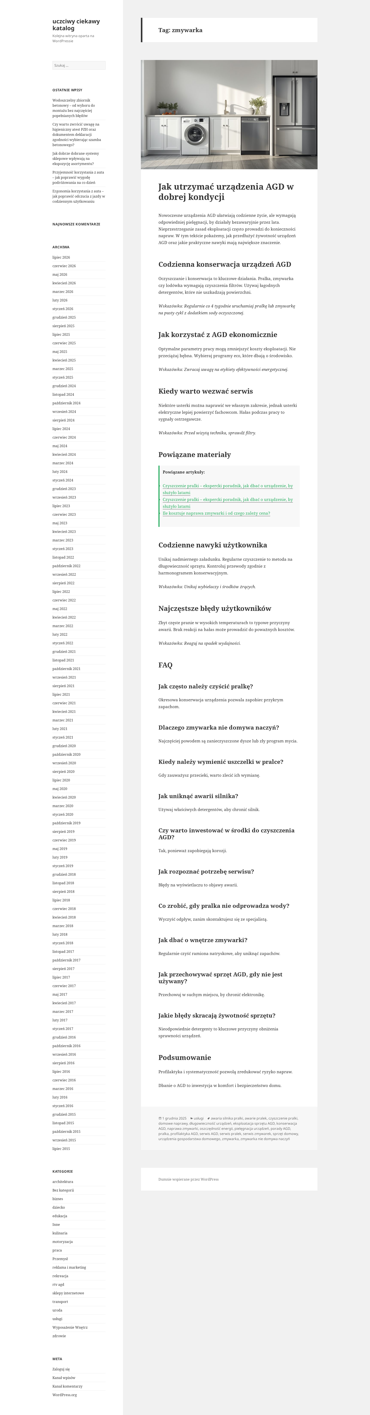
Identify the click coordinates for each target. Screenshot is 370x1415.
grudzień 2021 (64, 651)
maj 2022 (59, 608)
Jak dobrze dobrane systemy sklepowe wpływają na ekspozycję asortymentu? (75, 158)
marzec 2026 (62, 291)
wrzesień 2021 (64, 677)
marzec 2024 (62, 463)
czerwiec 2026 (64, 266)
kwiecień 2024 (64, 454)
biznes (57, 1198)
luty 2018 (59, 934)
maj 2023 (59, 523)
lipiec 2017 (61, 977)
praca (57, 1250)
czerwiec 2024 (64, 437)
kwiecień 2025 (64, 360)
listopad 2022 (63, 557)
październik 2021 (66, 668)
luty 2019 (59, 857)
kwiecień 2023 (64, 531)
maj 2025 (59, 351)
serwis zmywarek (257, 1133)
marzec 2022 (62, 626)
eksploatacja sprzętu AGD (254, 1123)
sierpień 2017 (63, 968)
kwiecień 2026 (64, 283)
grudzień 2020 (64, 745)
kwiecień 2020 (64, 797)
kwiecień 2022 (64, 617)
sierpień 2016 (63, 1063)
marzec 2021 (62, 720)
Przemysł (60, 1258)
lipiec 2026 (61, 257)
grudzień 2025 (64, 317)
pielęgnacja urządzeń (251, 1128)
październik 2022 (66, 566)
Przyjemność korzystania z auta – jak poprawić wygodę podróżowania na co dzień (78, 177)
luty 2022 (59, 634)
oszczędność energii (216, 1128)
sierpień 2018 (63, 891)
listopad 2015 (63, 1123)
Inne (56, 1224)
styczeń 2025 (62, 377)
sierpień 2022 (63, 583)
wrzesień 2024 (64, 411)
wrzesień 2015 (64, 1140)
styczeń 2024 (62, 480)
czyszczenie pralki (283, 1118)
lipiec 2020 (61, 780)
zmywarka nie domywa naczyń (265, 1138)
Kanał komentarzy (67, 1386)
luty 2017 (59, 1020)
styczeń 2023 (62, 548)
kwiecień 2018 (64, 917)
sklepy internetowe (68, 1293)
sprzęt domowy (285, 1133)
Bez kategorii (63, 1190)
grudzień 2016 (64, 1037)
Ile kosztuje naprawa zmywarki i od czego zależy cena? (216, 513)
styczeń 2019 (62, 865)
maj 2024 (59, 446)
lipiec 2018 (61, 900)
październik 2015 (66, 1131)
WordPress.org (64, 1395)
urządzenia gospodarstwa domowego (189, 1138)
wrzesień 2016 (64, 1054)
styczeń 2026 (62, 308)
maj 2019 (59, 848)
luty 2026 (59, 300)
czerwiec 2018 (64, 908)
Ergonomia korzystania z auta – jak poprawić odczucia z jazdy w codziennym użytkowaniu (78, 196)
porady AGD (280, 1128)
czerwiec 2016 (64, 1080)
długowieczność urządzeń (210, 1123)
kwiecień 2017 (64, 1003)
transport (60, 1301)
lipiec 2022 (61, 591)
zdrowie (59, 1336)
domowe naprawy (173, 1123)
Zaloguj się (61, 1369)
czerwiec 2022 (64, 600)
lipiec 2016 (61, 1071)
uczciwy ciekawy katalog (76, 24)
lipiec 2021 (61, 694)
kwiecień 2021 (64, 711)
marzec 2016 (62, 1088)
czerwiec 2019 (64, 840)
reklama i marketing (69, 1267)
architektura (62, 1181)
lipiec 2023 (61, 506)
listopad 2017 (63, 951)
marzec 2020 (62, 805)
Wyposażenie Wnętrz (70, 1327)
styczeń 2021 (62, 737)
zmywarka (230, 1138)
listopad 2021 (63, 660)
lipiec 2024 (61, 428)
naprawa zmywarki (182, 1128)
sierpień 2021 (63, 686)
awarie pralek (256, 1118)
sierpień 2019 (63, 831)
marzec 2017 (62, 1011)
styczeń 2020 (62, 814)
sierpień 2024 (63, 420)
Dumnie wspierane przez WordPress (188, 1179)
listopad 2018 (63, 883)
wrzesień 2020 (64, 763)
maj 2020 (59, 788)
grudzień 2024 (64, 386)
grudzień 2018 (64, 874)
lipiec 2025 (61, 334)
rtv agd (58, 1284)
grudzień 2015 (64, 1114)
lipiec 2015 (61, 1148)
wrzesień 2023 (64, 497)
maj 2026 (59, 274)
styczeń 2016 (62, 1105)
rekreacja (60, 1276)
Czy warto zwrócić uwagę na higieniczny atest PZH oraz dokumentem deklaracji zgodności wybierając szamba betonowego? (76, 134)
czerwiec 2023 (64, 514)
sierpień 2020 (63, 771)
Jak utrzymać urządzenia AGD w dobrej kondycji (226, 191)
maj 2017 (59, 994)
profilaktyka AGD (184, 1133)
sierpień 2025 (63, 326)
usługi (57, 1318)
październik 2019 (66, 823)
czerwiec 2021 (64, 703)
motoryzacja (62, 1241)
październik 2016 (66, 1045)
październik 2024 (66, 403)
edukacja (59, 1216)
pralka (163, 1133)
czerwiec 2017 (64, 985)
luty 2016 (59, 1097)
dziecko (58, 1207)
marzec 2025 (62, 368)
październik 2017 (66, 960)
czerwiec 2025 (64, 343)
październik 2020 (66, 754)
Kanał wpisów (63, 1377)
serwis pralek (230, 1133)
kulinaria (59, 1233)
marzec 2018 (62, 925)
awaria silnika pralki (227, 1118)
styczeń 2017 (62, 1028)
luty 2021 (59, 728)
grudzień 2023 (64, 488)
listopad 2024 (63, 394)
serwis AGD (209, 1133)
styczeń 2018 (62, 943)
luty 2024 (59, 471)
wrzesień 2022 (64, 574)
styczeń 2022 (62, 643)
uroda (57, 1310)
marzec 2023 (62, 540)
